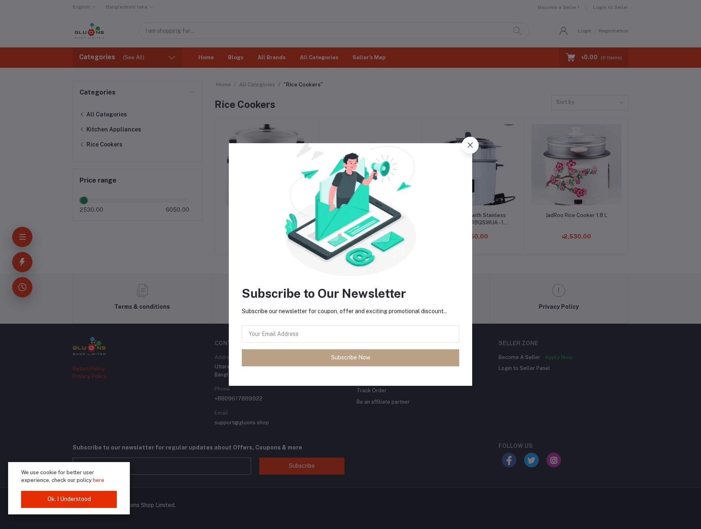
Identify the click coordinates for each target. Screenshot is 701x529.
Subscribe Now (350, 357)
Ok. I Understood (69, 499)
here (98, 480)
